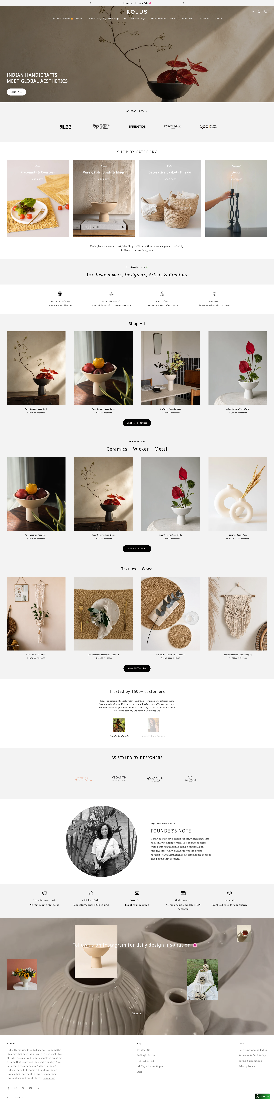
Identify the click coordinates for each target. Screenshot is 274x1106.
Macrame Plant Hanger (36, 655)
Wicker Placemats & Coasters (163, 18)
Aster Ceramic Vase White (237, 409)
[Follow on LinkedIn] (38, 1088)
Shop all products (137, 422)
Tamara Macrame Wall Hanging (238, 655)
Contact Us (204, 18)
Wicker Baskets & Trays (134, 18)
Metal (161, 449)
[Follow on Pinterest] (23, 1088)
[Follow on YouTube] (30, 1088)
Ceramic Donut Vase (238, 535)
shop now (37, 179)
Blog (139, 1071)
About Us (218, 18)
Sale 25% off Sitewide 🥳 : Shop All (67, 18)
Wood (147, 568)
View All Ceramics (137, 548)
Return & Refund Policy (252, 1055)
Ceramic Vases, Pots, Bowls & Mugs (103, 18)
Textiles (128, 568)
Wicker (141, 449)
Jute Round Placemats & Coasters (170, 655)
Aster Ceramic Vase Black (36, 409)
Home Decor (187, 18)
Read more (49, 1078)
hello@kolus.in (146, 1055)
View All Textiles (137, 668)
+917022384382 (146, 1061)
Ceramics (117, 449)
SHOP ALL (16, 92)
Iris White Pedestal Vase (170, 409)
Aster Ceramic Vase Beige (103, 409)
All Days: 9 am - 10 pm (150, 1066)
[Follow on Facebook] (8, 1088)
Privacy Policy (247, 1066)
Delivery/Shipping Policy (253, 1050)
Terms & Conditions (250, 1061)
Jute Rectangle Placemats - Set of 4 (103, 655)
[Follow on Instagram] (15, 1088)
